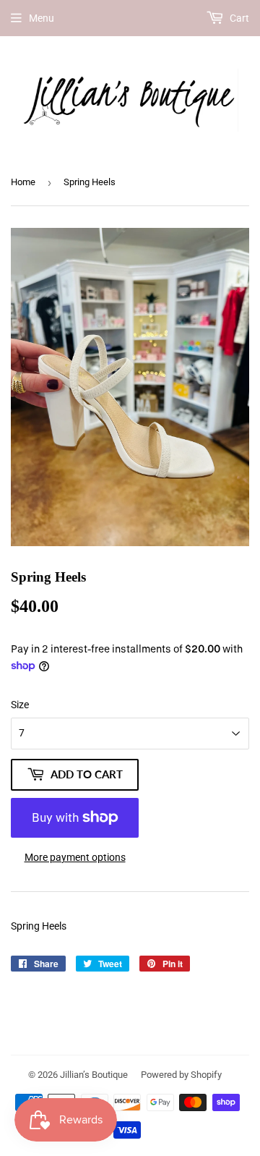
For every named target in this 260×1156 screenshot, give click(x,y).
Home (23, 182)
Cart (238, 18)
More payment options (75, 857)
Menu (41, 18)
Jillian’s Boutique (94, 1074)
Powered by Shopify (181, 1074)
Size (20, 704)
